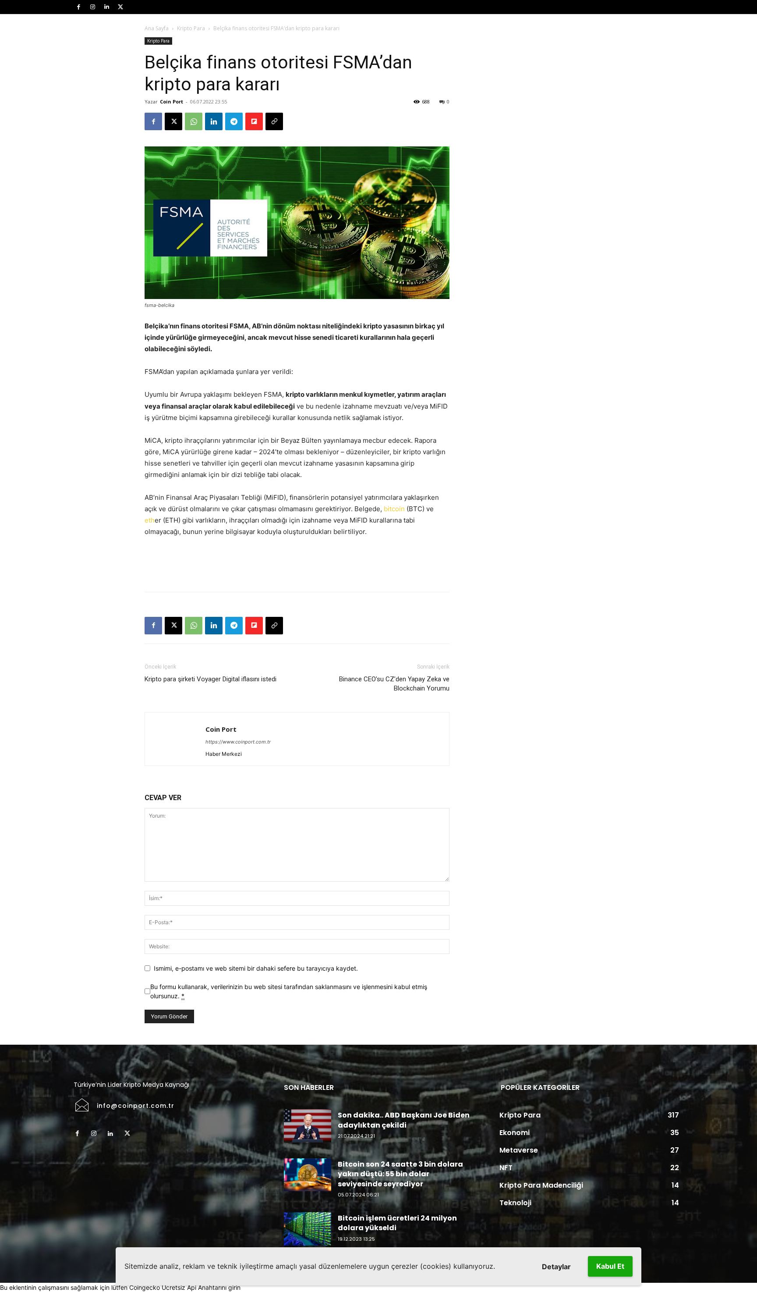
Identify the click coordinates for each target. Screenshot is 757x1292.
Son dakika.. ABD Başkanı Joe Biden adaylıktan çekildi (404, 1120)
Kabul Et (610, 1266)
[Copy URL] (274, 121)
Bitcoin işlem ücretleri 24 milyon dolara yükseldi (397, 1223)
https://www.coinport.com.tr (238, 742)
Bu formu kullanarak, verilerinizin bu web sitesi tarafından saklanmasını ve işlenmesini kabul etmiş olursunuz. (288, 991)
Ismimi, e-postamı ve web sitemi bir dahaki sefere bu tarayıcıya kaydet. (256, 968)
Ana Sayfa (157, 28)
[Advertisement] (297, 562)
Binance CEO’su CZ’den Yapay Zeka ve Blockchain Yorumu (394, 683)
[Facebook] (78, 7)
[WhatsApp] (193, 121)
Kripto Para (191, 28)
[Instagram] (92, 7)
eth (150, 520)
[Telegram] (234, 121)
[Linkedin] (106, 7)
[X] (120, 7)
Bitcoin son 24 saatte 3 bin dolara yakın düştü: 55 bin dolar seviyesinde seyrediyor (400, 1174)
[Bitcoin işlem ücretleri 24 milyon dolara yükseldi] (307, 1229)
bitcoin (394, 509)
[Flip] (254, 121)
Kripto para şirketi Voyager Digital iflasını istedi (210, 679)
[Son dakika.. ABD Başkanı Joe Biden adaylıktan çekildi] (307, 1126)
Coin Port (171, 101)
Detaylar (556, 1266)
